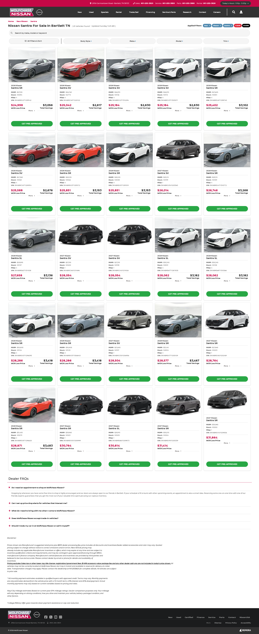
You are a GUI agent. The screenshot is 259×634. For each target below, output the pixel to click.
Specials (104, 12)
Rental (119, 12)
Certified (189, 617)
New (80, 12)
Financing (150, 12)
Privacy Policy (231, 623)
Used (91, 12)
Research (187, 12)
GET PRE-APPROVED (32, 123)
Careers (216, 12)
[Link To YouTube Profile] (56, 616)
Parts (221, 617)
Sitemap (217, 623)
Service (211, 617)
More (30, 110)
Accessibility (246, 623)
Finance (201, 617)
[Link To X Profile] (51, 616)
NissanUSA (245, 617)
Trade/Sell (134, 12)
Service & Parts (169, 12)
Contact (202, 12)
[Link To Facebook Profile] (46, 616)
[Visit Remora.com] (245, 630)
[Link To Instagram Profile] (60, 616)
